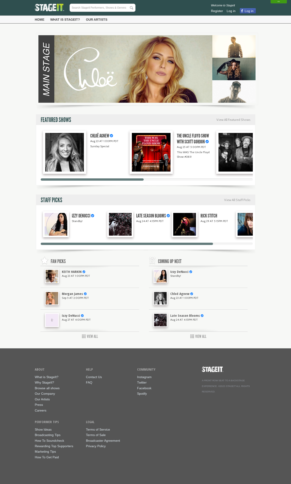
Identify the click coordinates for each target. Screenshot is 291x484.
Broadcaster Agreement (103, 440)
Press (39, 405)
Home (39, 19)
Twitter (142, 382)
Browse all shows (47, 388)
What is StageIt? (65, 19)
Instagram (144, 377)
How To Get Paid (47, 457)
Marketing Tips (45, 451)
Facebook (144, 388)
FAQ (89, 382)
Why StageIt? (44, 382)
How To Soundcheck (49, 440)
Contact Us (94, 377)
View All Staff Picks (237, 200)
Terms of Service (98, 429)
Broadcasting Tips (47, 435)
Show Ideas (43, 429)
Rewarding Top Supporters (54, 446)
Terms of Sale (96, 435)
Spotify (142, 393)
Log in (231, 11)
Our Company (45, 393)
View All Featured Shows (233, 120)
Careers (40, 410)
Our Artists (96, 19)
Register (217, 11)
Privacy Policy (96, 446)
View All (92, 336)
